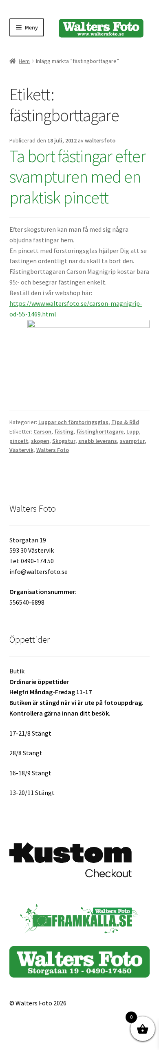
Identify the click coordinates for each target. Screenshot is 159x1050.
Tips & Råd (125, 422)
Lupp (132, 431)
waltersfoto (100, 140)
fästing (63, 431)
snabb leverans (97, 441)
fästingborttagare (100, 431)
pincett (18, 441)
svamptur (132, 441)
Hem (24, 61)
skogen (40, 441)
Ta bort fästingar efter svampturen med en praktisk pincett (77, 176)
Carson (42, 431)
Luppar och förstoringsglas (73, 422)
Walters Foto (52, 450)
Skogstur (63, 441)
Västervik (21, 450)
